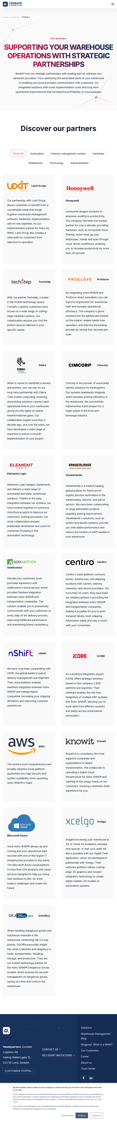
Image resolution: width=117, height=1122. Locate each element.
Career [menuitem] (85, 1056)
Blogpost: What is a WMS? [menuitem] (97, 1044)
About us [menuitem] (86, 1062)
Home (5, 17)
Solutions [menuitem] (86, 1027)
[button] (112, 4)
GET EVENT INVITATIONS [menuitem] (57, 1055)
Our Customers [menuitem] (90, 1050)
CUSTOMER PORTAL (18, 1070)
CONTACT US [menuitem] (50, 1049)
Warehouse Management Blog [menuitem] (95, 1036)
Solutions (15, 17)
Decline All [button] (96, 1115)
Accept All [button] (82, 1115)
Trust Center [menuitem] (88, 1068)
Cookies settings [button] (67, 1115)
